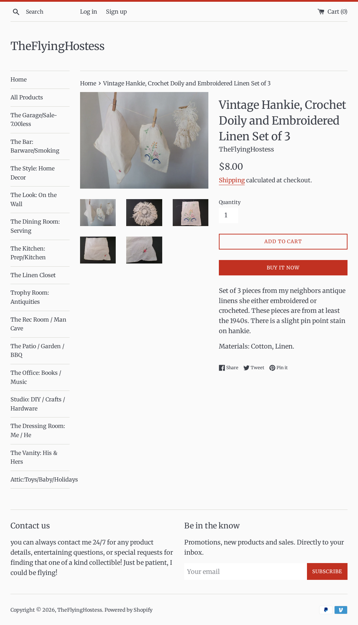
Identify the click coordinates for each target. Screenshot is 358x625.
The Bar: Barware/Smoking (34, 146)
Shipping (232, 180)
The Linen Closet (33, 275)
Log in (88, 11)
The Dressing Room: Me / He (37, 430)
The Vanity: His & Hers (33, 457)
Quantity (230, 202)
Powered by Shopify (128, 610)
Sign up (116, 11)
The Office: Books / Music (35, 377)
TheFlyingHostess (57, 46)
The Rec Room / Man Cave (38, 324)
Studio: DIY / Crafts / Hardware (37, 404)
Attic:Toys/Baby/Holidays (40, 479)
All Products (26, 97)
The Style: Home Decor (32, 173)
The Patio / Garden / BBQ (37, 351)
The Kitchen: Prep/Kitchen (28, 253)
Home (18, 79)
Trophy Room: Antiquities (29, 297)
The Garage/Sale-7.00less (33, 120)
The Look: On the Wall (33, 199)
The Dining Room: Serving (35, 226)
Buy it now (283, 268)
